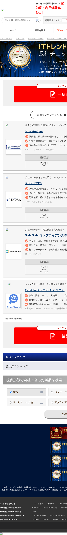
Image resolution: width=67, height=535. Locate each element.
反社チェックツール (35, 39)
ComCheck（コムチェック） (45, 290)
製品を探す (40, 30)
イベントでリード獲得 (57, 515)
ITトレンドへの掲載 (39, 515)
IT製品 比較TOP (6, 39)
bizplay (55, 519)
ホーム (13, 30)
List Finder (36, 519)
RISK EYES (33, 183)
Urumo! (46, 519)
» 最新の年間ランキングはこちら (53, 72)
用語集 (34, 511)
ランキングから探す (50, 507)
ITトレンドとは (37, 504)
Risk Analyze (34, 131)
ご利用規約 (50, 504)
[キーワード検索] (37, 20)
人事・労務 (20, 39)
